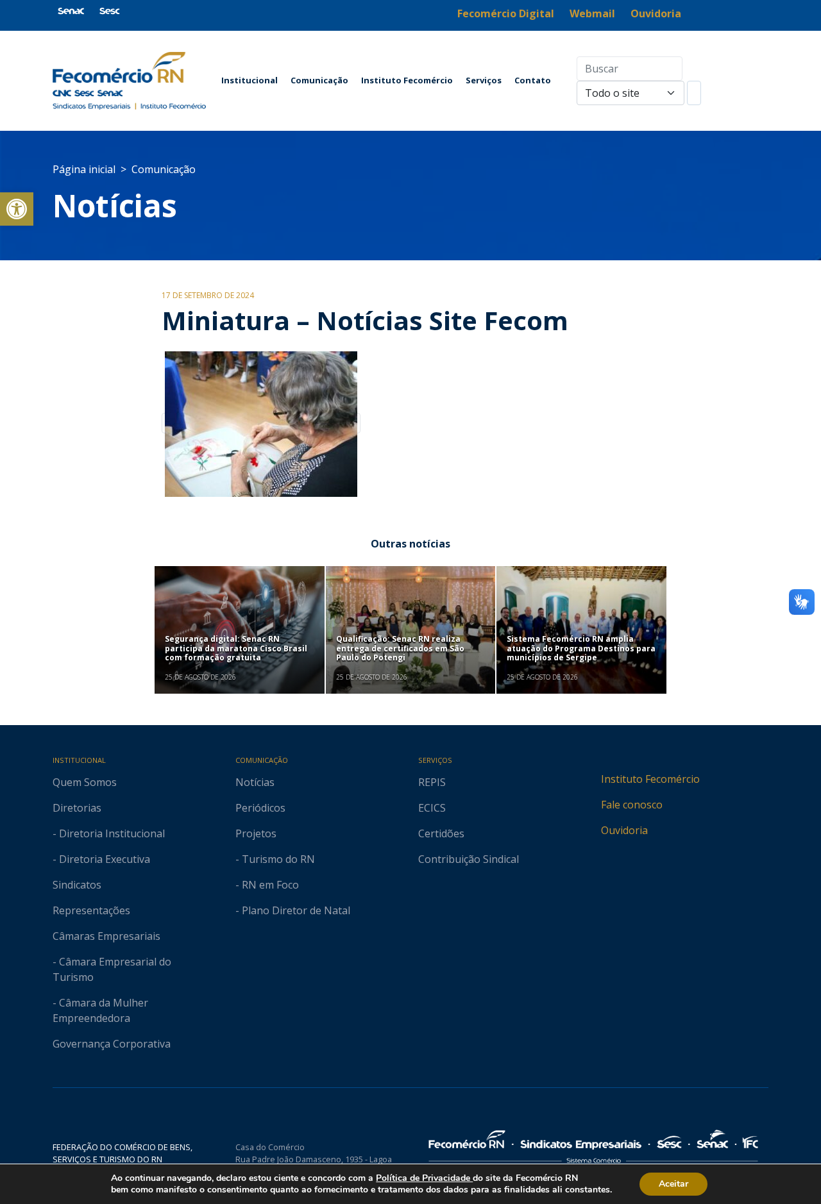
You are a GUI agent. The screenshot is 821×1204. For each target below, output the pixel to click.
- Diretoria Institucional (109, 833)
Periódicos (260, 808)
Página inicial (84, 169)
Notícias (115, 205)
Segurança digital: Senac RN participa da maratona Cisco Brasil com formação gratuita (236, 648)
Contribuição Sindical (468, 859)
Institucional (249, 80)
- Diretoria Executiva (101, 859)
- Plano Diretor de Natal (292, 910)
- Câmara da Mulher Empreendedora (100, 1010)
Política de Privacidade (424, 1178)
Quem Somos (85, 782)
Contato (532, 80)
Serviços (484, 80)
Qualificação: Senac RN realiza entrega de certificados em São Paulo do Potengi (400, 648)
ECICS (432, 808)
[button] (16, 209)
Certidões (441, 833)
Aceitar (673, 1184)
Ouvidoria (624, 830)
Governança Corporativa (112, 1044)
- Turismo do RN (275, 859)
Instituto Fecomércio (407, 80)
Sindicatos (77, 885)
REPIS (432, 782)
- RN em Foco (267, 885)
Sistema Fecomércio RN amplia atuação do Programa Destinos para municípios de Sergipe (581, 648)
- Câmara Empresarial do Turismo (112, 969)
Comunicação (319, 80)
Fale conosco (632, 805)
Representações (91, 910)
